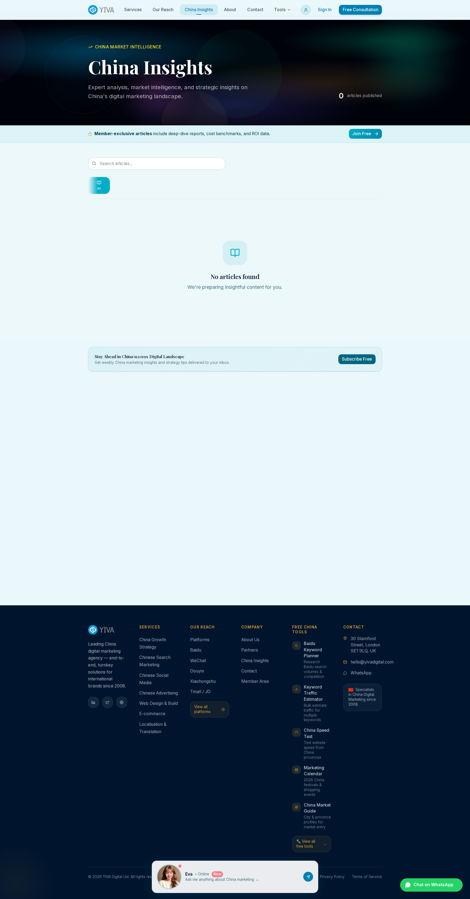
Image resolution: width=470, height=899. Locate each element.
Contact (249, 671)
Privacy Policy (332, 877)
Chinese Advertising (158, 693)
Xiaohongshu (203, 681)
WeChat (198, 660)
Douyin (197, 671)
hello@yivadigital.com (372, 662)
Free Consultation (360, 9)
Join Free (361, 133)
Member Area (255, 681)
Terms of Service (367, 877)
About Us (250, 639)
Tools (280, 9)
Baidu (195, 650)
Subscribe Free (357, 359)
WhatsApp (361, 672)
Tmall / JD (200, 691)
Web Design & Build (158, 703)
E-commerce (152, 713)
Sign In (325, 9)
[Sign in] (306, 10)
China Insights (255, 660)
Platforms (199, 639)
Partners (249, 650)
